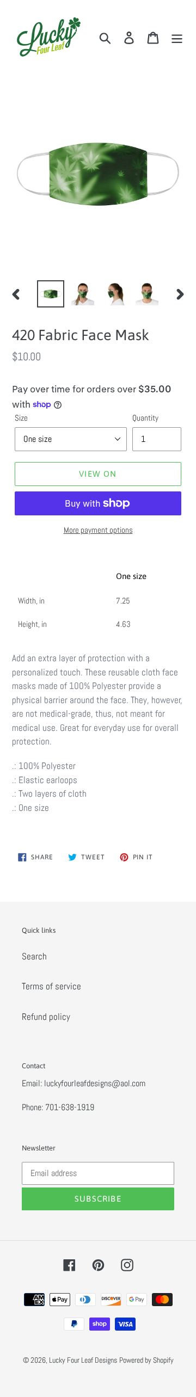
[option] (50, 294)
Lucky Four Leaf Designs (83, 1360)
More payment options (98, 530)
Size (21, 418)
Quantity (145, 418)
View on (98, 473)
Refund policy (46, 1017)
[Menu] (177, 37)
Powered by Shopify (146, 1360)
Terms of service (51, 986)
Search (34, 956)
